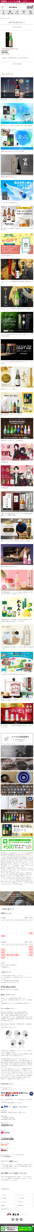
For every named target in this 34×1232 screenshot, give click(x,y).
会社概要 (3, 1205)
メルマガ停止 (3, 1201)
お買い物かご (20, 1201)
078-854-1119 (8, 987)
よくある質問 (3, 1198)
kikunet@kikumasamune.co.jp (10, 982)
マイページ (20, 1194)
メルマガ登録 (20, 1198)
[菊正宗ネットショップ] (15, 7)
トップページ (3, 1194)
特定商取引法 (20, 1205)
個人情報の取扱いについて (6, 1209)
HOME (1, 18)
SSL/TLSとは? (5, 1188)
